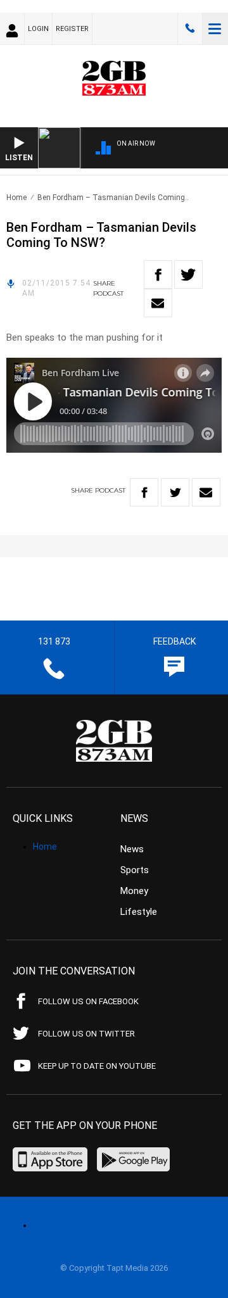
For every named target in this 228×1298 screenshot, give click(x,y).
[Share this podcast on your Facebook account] (158, 274)
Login (38, 29)
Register (72, 29)
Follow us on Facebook (88, 1001)
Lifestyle (138, 911)
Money (134, 891)
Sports (134, 870)
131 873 (190, 28)
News (132, 849)
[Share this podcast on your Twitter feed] (188, 274)
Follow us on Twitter (86, 1033)
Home (16, 197)
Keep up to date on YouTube (97, 1066)
